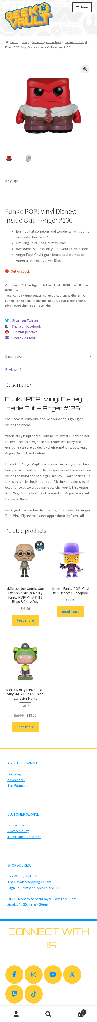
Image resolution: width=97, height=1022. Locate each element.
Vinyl (48, 306)
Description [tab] (14, 356)
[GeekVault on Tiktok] (34, 994)
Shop (25, 42)
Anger (37, 295)
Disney (64, 295)
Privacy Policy (18, 831)
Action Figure (22, 295)
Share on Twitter (25, 320)
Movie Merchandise (71, 301)
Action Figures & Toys (46, 42)
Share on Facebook (26, 326)
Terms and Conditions (24, 836)
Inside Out (49, 301)
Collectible (50, 295)
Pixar (8, 306)
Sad (32, 306)
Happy (36, 301)
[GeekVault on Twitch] (14, 994)
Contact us (15, 825)
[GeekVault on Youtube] (53, 974)
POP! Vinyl (21, 306)
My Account (16, 1014)
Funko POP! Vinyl (76, 42)
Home (14, 42)
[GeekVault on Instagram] (34, 974)
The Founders (17, 785)
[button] (85, 69)
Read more (25, 620)
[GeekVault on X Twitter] (72, 974)
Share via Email (24, 337)
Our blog (14, 774)
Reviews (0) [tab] (14, 369)
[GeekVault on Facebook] (14, 974)
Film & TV (77, 295)
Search (48, 1014)
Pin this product (24, 332)
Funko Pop (22, 301)
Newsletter (16, 780)
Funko (9, 301)
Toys (40, 306)
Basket (75, 1010)
